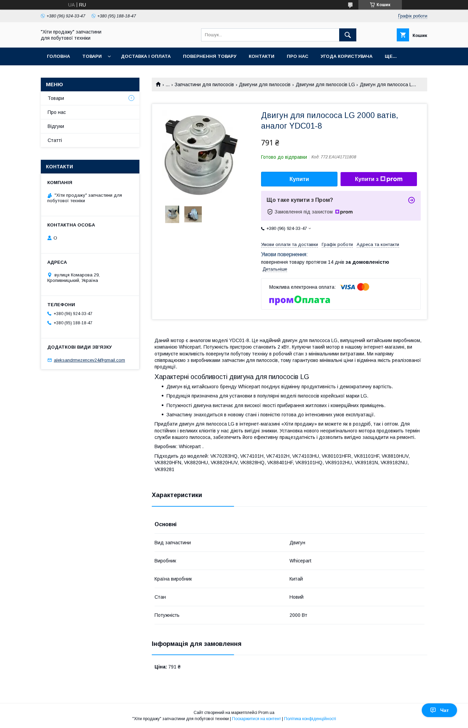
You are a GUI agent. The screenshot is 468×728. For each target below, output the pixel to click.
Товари (92, 56)
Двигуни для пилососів (265, 84)
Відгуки (56, 126)
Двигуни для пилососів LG (325, 84)
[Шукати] (347, 34)
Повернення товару (209, 56)
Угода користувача (346, 56)
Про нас (297, 56)
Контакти (261, 56)
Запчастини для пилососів (204, 84)
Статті (55, 140)
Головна (58, 56)
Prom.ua (266, 712)
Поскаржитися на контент (256, 718)
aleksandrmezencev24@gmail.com (89, 360)
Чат (444, 710)
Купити (299, 179)
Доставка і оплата (146, 56)
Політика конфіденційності (310, 718)
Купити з (367, 179)
